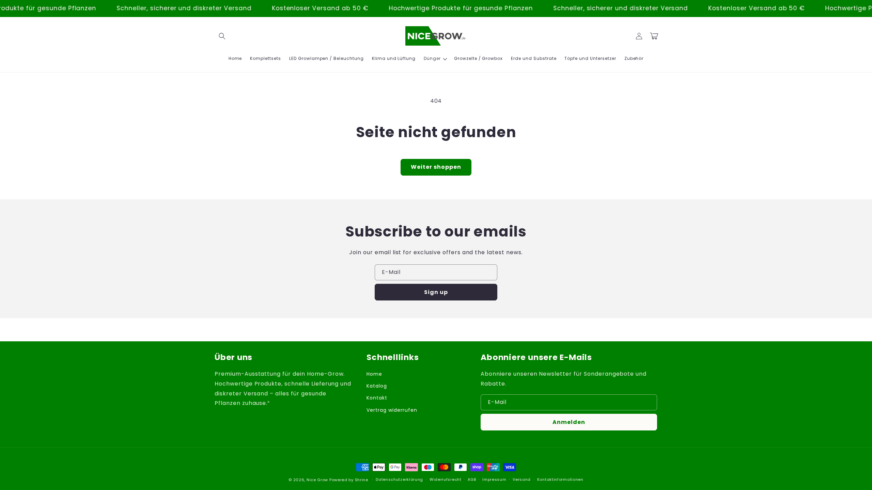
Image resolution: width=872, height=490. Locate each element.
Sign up (436, 292)
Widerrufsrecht (446, 479)
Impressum (494, 479)
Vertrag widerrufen (392, 410)
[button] (222, 36)
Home (374, 374)
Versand (522, 479)
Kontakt (377, 397)
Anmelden (568, 422)
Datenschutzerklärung (399, 479)
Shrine (361, 480)
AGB (472, 479)
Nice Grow (317, 480)
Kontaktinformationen (560, 479)
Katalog (377, 385)
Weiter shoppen (436, 167)
